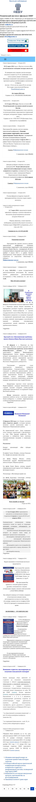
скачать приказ (14, 742)
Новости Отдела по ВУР (9, 508)
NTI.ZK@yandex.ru (11, 37)
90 (12, 789)
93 (24, 789)
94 (28, 789)
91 (16, 789)
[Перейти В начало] (4, 788)
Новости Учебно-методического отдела (13, 205)
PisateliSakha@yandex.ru (18, 89)
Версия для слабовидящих (18, 1)
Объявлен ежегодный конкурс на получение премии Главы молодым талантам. (16, 759)
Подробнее (6, 328)
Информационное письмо (20, 150)
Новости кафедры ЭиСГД (9, 286)
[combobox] (11, 55)
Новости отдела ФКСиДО (9, 407)
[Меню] (5, 59)
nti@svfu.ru (9, 25)
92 (20, 789)
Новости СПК (6, 100)
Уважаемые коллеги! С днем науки (16, 779)
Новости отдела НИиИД (9, 126)
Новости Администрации (9, 63)
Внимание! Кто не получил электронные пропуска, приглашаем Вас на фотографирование (18, 775)
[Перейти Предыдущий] (8, 788)
